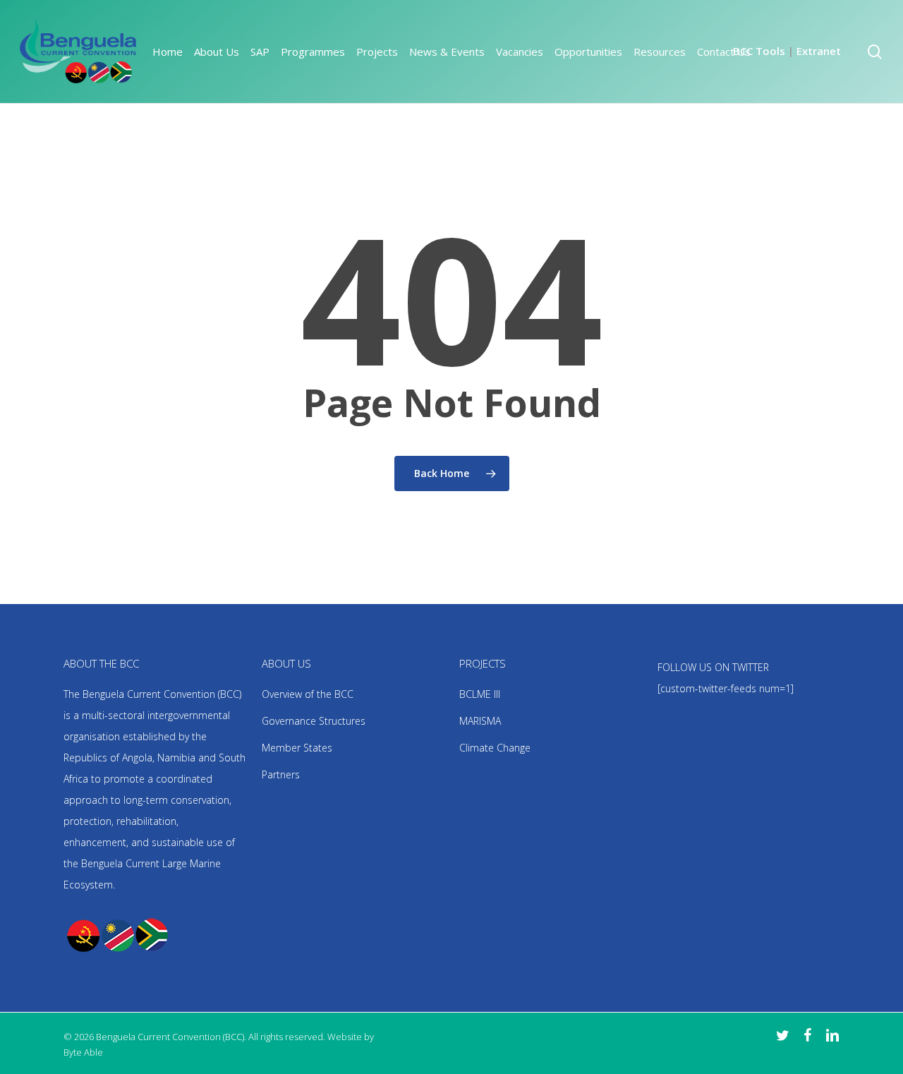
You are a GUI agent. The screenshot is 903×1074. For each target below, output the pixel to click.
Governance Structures (313, 721)
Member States (297, 747)
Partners (281, 774)
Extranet (818, 50)
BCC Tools (759, 50)
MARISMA (480, 721)
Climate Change (495, 747)
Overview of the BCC (307, 694)
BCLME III (479, 694)
